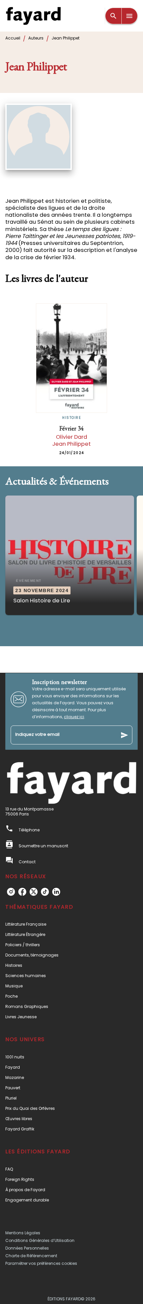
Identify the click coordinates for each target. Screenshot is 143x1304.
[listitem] (11, 891)
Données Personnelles (27, 1248)
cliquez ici (74, 717)
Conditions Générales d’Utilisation (39, 1240)
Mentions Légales (22, 1233)
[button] (69, 555)
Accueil (12, 38)
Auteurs (36, 38)
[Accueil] (33, 16)
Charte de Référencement (31, 1256)
